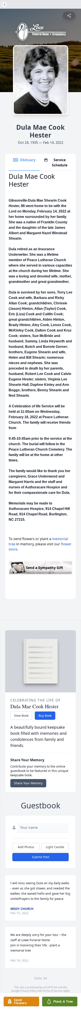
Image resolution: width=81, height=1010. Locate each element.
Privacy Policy (28, 991)
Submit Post (40, 857)
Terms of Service (52, 991)
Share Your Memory (28, 783)
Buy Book (45, 715)
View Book (21, 715)
